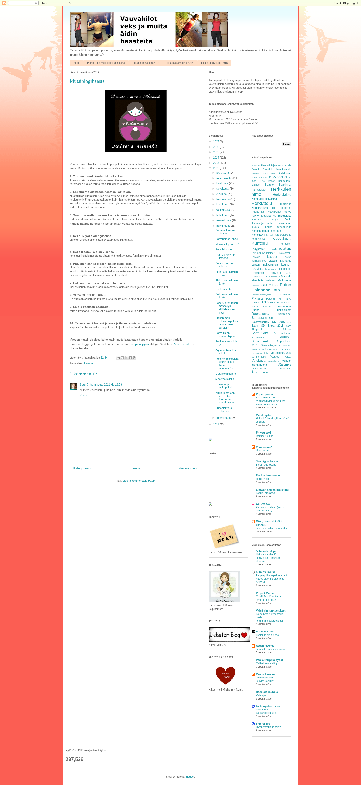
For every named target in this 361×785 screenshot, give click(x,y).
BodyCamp (284, 173)
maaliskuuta (224, 220)
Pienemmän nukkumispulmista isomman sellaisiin (226, 322)
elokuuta (222, 194)
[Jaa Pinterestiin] (134, 358)
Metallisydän (264, 415)
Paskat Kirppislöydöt (269, 660)
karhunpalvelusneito (269, 706)
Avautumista (283, 169)
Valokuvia (259, 360)
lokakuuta (222, 183)
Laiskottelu (285, 253)
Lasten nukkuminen (265, 264)
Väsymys (284, 364)
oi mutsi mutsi (265, 572)
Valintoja (261, 695)
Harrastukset (259, 189)
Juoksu (256, 227)
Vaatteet (275, 356)
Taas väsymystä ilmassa (225, 256)
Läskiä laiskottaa (265, 493)
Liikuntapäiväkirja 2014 (146, 62)
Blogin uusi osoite (266, 464)
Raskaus (267, 306)
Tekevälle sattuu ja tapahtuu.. (272, 528)
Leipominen (284, 268)
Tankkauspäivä (269, 349)
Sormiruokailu (262, 333)
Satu (83, 384)
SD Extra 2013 (272, 325)
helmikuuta (223, 225)
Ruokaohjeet (284, 314)
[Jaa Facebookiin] (130, 358)
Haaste (88, 363)
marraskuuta (224, 178)
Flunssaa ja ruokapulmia (224, 386)
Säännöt (256, 349)
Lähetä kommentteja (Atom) (139, 480)
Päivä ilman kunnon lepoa (225, 334)
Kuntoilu (260, 243)
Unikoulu (280, 352)
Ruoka (255, 310)
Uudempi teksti (82, 468)
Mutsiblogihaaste (225, 373)
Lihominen (258, 272)
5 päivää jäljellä (224, 378)
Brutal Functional (260, 177)
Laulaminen (270, 269)
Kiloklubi (270, 235)
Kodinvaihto (258, 238)
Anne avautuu (183, 344)
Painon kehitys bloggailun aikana (106, 62)
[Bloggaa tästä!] (122, 358)
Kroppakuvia (281, 238)
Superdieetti (260, 341)
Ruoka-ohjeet (283, 310)
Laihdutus (281, 248)
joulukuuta (223, 172)
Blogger (189, 776)
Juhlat (269, 223)
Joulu (288, 219)
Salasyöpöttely (260, 321)
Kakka (268, 227)
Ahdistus (256, 165)
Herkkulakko (282, 194)
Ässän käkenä (265, 645)
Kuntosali (286, 243)
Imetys (287, 211)
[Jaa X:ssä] (126, 358)
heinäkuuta (223, 199)
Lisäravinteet (275, 272)
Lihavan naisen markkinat (272, 489)
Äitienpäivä (284, 368)
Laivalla (256, 257)
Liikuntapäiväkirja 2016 (214, 62)
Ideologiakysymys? (227, 244)
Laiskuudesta (223, 289)
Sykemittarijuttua (270, 345)
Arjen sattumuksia (281, 165)
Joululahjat (258, 223)
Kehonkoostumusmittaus (267, 230)
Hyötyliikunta (273, 211)
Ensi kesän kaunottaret (275, 180)
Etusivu (135, 468)
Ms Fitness (284, 280)
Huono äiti (258, 211)
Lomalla (263, 276)
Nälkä (264, 285)
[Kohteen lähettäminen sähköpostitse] (118, 358)
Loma (255, 276)
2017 (216, 141)
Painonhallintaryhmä (261, 295)
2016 (216, 147)
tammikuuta (223, 417)
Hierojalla (285, 203)
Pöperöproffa (264, 394)
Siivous (287, 329)
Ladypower (258, 249)
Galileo (256, 184)
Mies (254, 280)
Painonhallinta (266, 290)
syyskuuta (223, 188)
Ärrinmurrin (260, 372)
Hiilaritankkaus (260, 207)
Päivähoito (268, 302)
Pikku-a (257, 298)
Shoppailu (257, 329)
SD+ (288, 325)
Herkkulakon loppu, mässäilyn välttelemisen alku (227, 307)
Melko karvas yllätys (267, 663)
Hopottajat (285, 207)
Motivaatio (271, 280)
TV (267, 353)
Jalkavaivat (258, 219)
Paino (285, 284)
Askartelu (268, 169)
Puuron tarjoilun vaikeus (224, 265)
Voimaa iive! (264, 447)
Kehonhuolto (284, 227)
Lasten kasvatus (280, 260)
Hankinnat (285, 184)
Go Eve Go (263, 503)
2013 (216, 162)
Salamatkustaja (266, 551)
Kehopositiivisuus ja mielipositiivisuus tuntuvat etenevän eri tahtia (270, 401)
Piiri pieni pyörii (139, 344)
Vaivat (287, 356)
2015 (216, 152)
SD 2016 (278, 321)
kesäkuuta (223, 204)
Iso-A (255, 215)
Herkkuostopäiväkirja (264, 198)
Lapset (272, 256)
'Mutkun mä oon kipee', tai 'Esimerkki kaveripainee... (225, 397)
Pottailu (270, 298)
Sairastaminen (262, 317)
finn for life (263, 723)
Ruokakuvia (260, 314)
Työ (271, 352)
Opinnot (273, 285)
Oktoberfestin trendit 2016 (270, 727)
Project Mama (265, 593)
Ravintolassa (283, 306)
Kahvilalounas (223, 249)
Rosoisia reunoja (267, 691)
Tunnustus (285, 349)
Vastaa (84, 395)
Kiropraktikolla (283, 234)
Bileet (272, 173)
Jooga (274, 219)
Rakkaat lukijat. (264, 436)
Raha (255, 306)
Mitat (261, 280)
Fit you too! (263, 432)
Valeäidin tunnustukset (270, 610)
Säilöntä (287, 345)
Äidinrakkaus (259, 368)
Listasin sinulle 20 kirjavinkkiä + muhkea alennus (268, 558)
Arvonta (256, 169)
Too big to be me (267, 461)
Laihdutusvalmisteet (263, 253)
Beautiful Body (260, 173)
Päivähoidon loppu (226, 238)
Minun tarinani (265, 674)
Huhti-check (262, 478)
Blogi (76, 62)
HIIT (274, 207)
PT (279, 298)
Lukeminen (274, 277)
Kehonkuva (258, 234)
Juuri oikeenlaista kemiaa (270, 649)
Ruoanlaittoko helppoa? (223, 409)
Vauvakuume (274, 361)
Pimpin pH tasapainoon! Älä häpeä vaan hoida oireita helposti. (272, 579)
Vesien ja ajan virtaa (267, 635)
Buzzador (276, 177)
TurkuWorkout (258, 353)
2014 (216, 157)
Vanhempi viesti (188, 468)
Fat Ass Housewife (268, 475)
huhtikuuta (223, 215)
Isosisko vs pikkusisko (276, 215)
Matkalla (286, 276)
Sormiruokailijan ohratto (225, 232)
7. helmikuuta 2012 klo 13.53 (104, 384)
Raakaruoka (284, 302)
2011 (216, 424)
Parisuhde (285, 294)
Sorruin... (284, 337)
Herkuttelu (262, 203)
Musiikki (255, 285)
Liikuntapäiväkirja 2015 (180, 62)
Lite (288, 272)
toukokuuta (223, 209)
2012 (216, 168)
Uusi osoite (262, 450)
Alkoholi (265, 165)
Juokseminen (283, 223)
